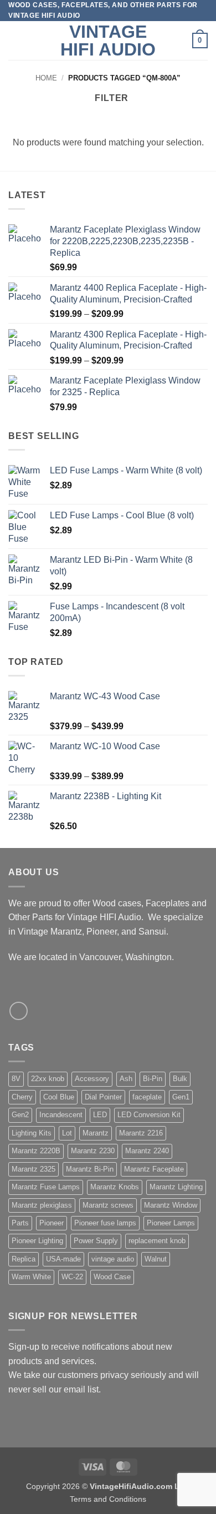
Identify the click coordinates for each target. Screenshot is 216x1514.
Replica (23, 1259)
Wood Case (112, 1277)
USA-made (63, 1259)
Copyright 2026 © (108, 1486)
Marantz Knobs (114, 1187)
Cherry (22, 1097)
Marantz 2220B (36, 1151)
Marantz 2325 (33, 1169)
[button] (15, 40)
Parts (20, 1223)
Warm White (31, 1277)
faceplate (147, 1097)
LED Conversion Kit (149, 1115)
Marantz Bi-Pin (90, 1169)
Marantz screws (108, 1205)
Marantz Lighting (176, 1187)
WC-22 (72, 1277)
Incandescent (61, 1115)
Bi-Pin (152, 1078)
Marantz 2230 (93, 1151)
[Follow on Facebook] (18, 1011)
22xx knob (47, 1078)
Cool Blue (58, 1097)
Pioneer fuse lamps (105, 1223)
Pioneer (51, 1223)
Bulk (180, 1078)
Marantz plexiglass (42, 1205)
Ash (126, 1078)
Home (46, 78)
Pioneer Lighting (37, 1241)
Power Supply (96, 1241)
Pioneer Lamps (171, 1223)
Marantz (96, 1133)
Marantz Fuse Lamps (46, 1187)
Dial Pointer (103, 1097)
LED (100, 1115)
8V (16, 1078)
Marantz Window (170, 1205)
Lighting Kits (32, 1133)
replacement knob (157, 1241)
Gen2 (20, 1115)
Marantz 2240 (147, 1151)
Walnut (156, 1259)
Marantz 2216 (141, 1133)
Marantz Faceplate (154, 1169)
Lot (67, 1133)
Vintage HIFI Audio (108, 40)
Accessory (92, 1078)
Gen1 (180, 1097)
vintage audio (112, 1259)
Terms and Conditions (108, 1499)
